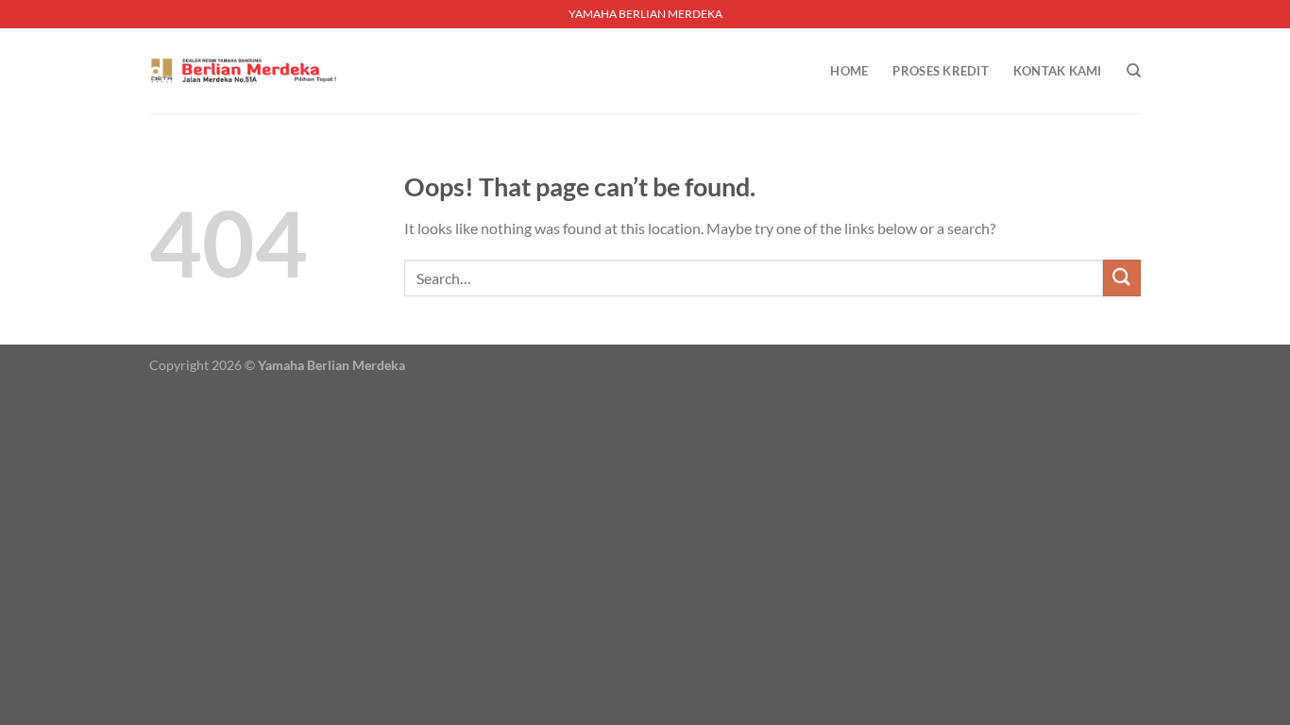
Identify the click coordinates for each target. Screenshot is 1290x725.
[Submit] (1122, 278)
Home (849, 70)
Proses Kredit (940, 70)
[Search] (1134, 71)
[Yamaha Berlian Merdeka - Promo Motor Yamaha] (243, 70)
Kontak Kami (1057, 70)
